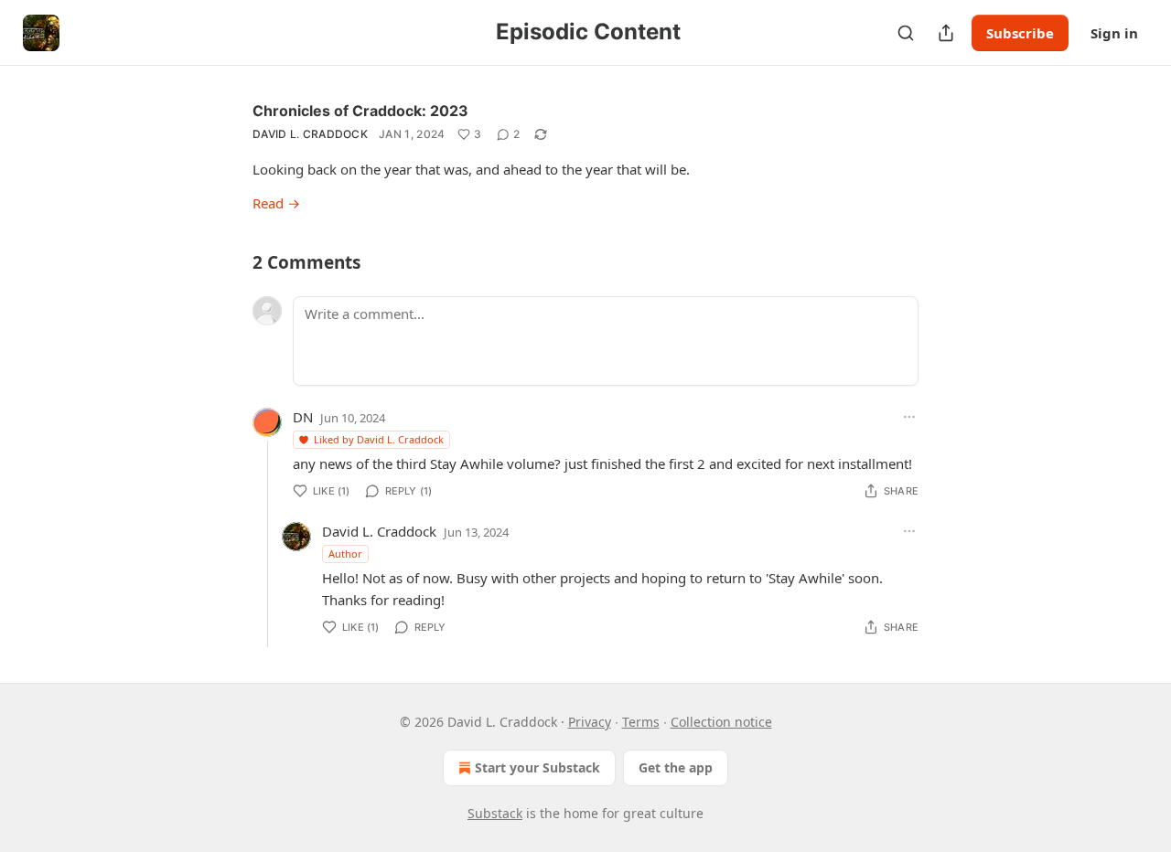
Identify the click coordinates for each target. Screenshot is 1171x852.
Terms (641, 721)
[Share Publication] (946, 33)
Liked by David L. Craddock (379, 439)
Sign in (1114, 33)
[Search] (905, 33)
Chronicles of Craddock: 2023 (360, 110)
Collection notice (721, 721)
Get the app (676, 767)
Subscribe (1020, 33)
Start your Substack (537, 767)
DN (303, 417)
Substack (494, 813)
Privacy (589, 721)
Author (345, 553)
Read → (276, 203)
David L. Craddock (310, 134)
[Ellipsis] (909, 416)
